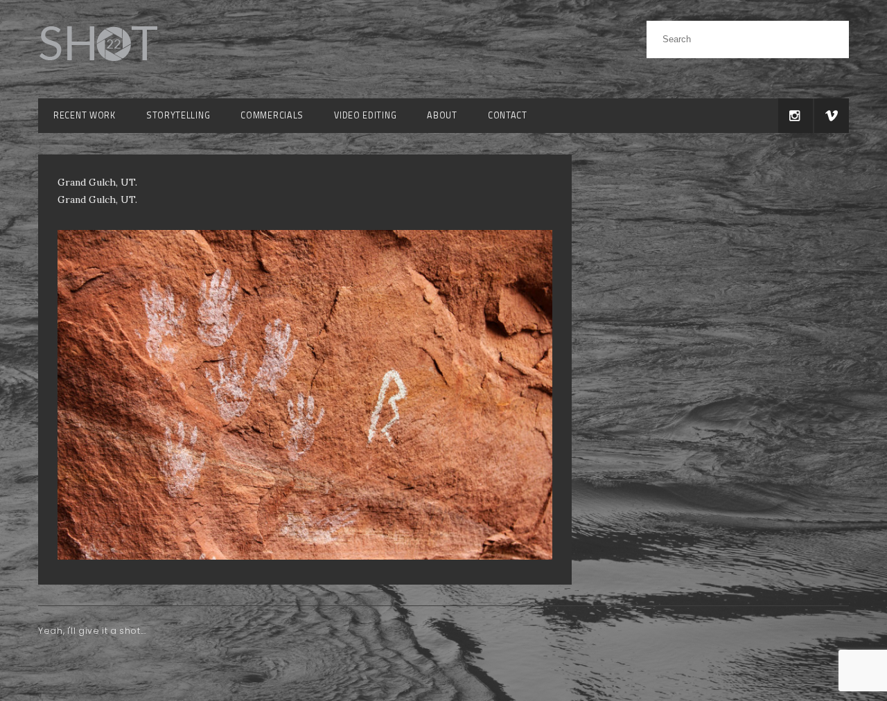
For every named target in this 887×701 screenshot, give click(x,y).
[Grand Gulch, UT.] (305, 556)
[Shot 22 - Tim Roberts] (97, 69)
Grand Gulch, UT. (97, 199)
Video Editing (365, 115)
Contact (507, 115)
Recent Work (84, 115)
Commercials (272, 115)
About (442, 115)
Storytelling (178, 115)
